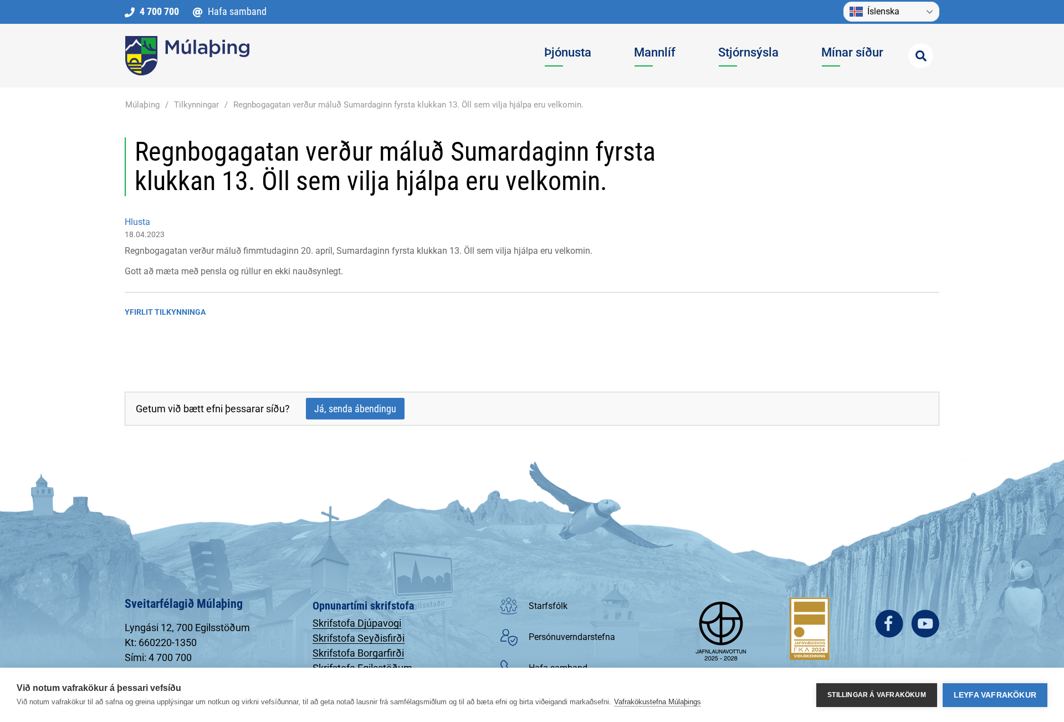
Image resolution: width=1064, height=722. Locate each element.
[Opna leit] (920, 55)
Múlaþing (142, 105)
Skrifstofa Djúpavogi (357, 623)
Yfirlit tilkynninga (165, 312)
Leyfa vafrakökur (995, 695)
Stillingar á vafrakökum (876, 695)
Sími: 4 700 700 (158, 657)
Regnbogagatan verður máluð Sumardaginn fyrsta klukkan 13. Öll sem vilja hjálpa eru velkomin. (408, 105)
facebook (889, 624)
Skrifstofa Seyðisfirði (359, 638)
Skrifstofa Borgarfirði (358, 653)
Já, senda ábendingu (355, 408)
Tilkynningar (196, 105)
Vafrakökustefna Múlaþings (657, 702)
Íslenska (883, 11)
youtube (925, 624)
